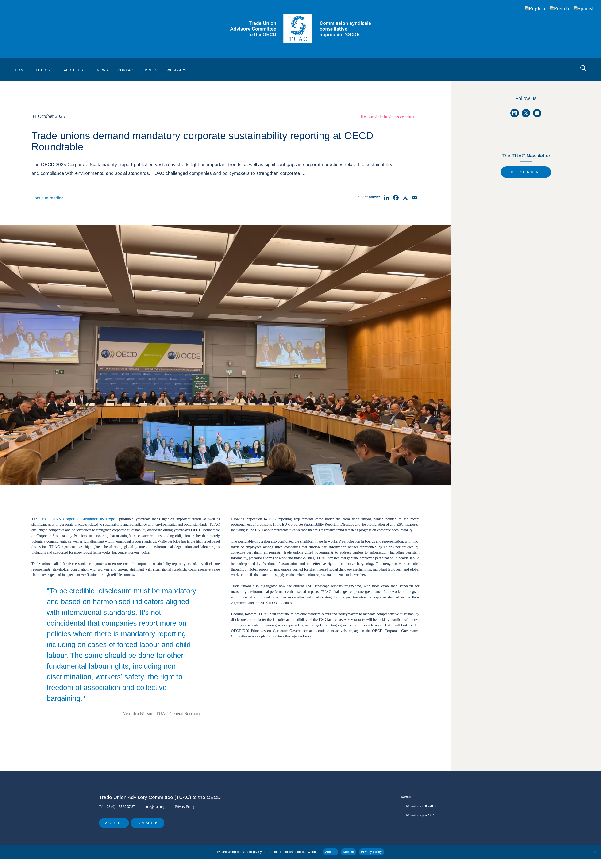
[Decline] (595, 852)
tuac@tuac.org (155, 807)
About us (114, 823)
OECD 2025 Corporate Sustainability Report (78, 519)
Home (20, 70)
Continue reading (47, 198)
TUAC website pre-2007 (417, 815)
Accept (330, 852)
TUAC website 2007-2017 (418, 806)
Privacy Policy (185, 807)
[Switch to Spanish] (584, 8)
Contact (126, 70)
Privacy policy (371, 852)
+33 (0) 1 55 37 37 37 (120, 807)
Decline (348, 852)
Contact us (147, 823)
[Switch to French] (559, 8)
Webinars (177, 70)
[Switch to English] (535, 8)
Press (151, 70)
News (102, 70)
